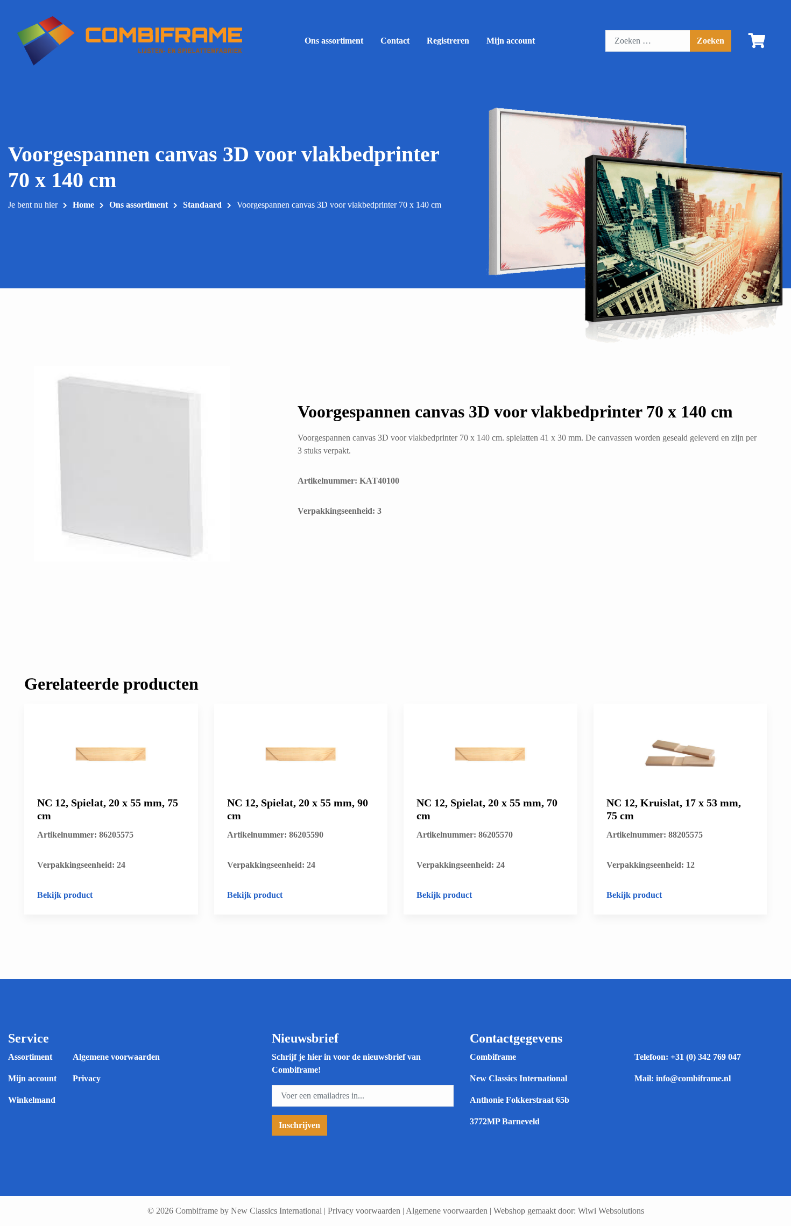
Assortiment (30, 1056)
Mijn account (510, 40)
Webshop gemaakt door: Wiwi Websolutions (568, 1210)
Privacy (87, 1078)
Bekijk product (65, 894)
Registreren (448, 40)
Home (83, 204)
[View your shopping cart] (757, 43)
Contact (394, 40)
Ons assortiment (334, 40)
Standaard (202, 204)
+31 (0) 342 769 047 (705, 1056)
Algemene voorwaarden (116, 1056)
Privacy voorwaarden (364, 1210)
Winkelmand (31, 1099)
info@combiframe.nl (693, 1078)
